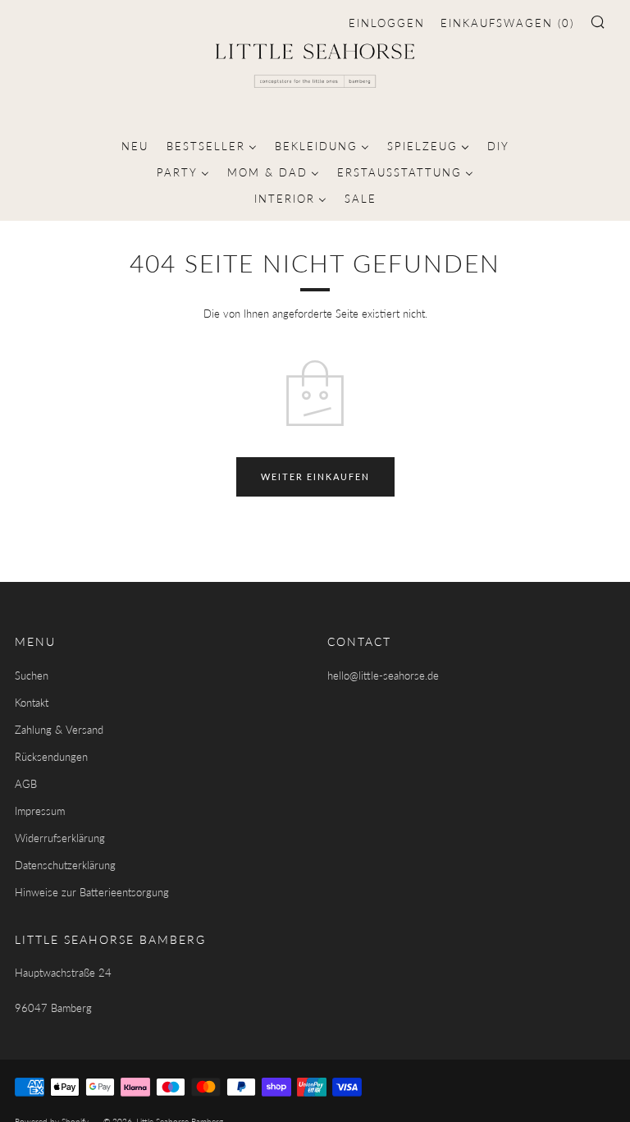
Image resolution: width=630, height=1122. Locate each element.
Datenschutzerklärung (65, 865)
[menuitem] (135, 144)
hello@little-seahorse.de (383, 675)
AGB (26, 783)
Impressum (40, 810)
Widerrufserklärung (60, 838)
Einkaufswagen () (507, 23)
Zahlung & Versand (59, 729)
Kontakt (31, 702)
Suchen (31, 675)
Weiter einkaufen (315, 476)
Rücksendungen (51, 756)
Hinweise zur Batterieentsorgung (92, 892)
